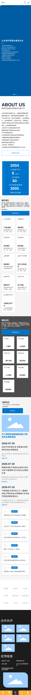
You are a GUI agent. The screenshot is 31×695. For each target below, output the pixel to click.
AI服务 (8, 359)
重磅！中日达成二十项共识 (12, 562)
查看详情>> (5, 471)
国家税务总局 (20, 673)
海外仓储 (8, 373)
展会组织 (22, 373)
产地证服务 (7, 240)
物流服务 (7, 277)
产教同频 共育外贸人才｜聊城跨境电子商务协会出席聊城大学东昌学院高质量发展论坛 (15, 506)
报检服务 (21, 240)
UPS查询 (6, 615)
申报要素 (5, 601)
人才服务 (8, 388)
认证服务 (22, 359)
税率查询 (15, 601)
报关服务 (7, 258)
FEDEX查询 (25, 615)
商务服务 (21, 258)
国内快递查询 (25, 608)
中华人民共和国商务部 (22, 677)
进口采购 (21, 297)
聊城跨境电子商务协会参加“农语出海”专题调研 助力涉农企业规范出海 (15, 483)
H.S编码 (25, 601)
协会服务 (22, 388)
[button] (14, 94)
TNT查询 (15, 615)
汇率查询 (5, 608)
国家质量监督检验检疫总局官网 (8, 681)
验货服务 (8, 402)
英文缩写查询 (15, 608)
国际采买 (7, 297)
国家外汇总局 (6, 673)
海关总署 (4, 676)
